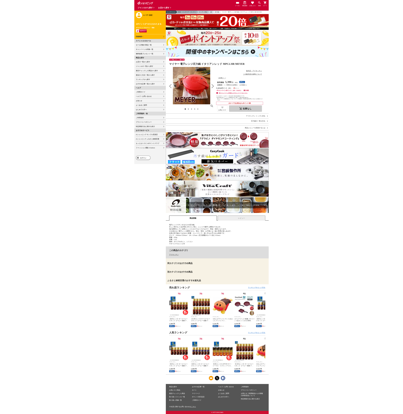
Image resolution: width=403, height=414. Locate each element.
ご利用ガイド (140, 92)
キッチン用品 (203, 12)
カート (194, 390)
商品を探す (173, 387)
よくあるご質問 (141, 105)
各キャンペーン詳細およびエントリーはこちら (233, 93)
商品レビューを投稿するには (255, 128)
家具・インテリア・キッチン (187, 12)
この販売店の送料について (252, 74)
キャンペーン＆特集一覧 (144, 49)
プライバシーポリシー (144, 122)
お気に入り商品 (174, 390)
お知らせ (139, 101)
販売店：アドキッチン (254, 71)
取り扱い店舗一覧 (175, 400)
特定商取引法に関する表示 (145, 126)
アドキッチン (174, 255)
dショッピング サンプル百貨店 (147, 134)
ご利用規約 (140, 117)
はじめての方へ (141, 109)
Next (263, 303)
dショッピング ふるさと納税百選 (147, 139)
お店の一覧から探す (143, 62)
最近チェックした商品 (177, 393)
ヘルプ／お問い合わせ (144, 96)
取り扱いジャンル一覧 (177, 397)
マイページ (196, 393)
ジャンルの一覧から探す (144, 66)
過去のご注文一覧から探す (145, 75)
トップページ (171, 12)
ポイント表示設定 (198, 397)
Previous (170, 303)
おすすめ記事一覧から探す (145, 84)
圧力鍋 (217, 12)
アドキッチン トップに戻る (255, 116)
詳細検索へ (139, 36)
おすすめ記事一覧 (198, 387)
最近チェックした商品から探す (147, 70)
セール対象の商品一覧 (144, 45)
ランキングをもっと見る (256, 287)
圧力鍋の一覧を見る (258, 121)
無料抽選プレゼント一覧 (144, 54)
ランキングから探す (143, 79)
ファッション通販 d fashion (145, 148)
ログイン (143, 158)
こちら (193, 406)
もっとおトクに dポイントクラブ (147, 143)
